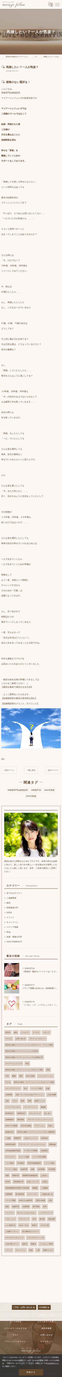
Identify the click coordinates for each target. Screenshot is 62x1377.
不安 (7, 1076)
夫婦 (50, 1200)
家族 (7, 1206)
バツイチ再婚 (10, 1200)
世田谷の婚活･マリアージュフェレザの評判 (21, 1051)
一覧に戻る (31, 770)
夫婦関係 (26, 1206)
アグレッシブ (10, 1219)
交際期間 (8, 1194)
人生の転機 (51, 1095)
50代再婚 (51, 1169)
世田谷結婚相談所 (34, 1163)
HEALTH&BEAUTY (14, 941)
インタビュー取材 (46, 1244)
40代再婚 (41, 1169)
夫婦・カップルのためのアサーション (30, 1095)
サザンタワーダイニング (14, 1238)
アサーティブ (24, 1219)
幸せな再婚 (30, 1076)
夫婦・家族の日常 (14, 936)
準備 (29, 1101)
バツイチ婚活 (49, 1163)
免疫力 (34, 1225)
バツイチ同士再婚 (39, 1157)
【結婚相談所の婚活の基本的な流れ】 (19, 698)
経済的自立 (9, 1113)
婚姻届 (35, 1188)
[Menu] (57, 4)
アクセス (8, 1039)
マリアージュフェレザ (13, 1063)
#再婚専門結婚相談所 (18, 790)
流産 (7, 1101)
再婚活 (33, 1244)
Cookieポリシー (53, 1363)
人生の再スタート (12, 1244)
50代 (34, 1219)
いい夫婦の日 (10, 1225)
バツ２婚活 (9, 1163)
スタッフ (46, 1032)
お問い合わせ (21, 1039)
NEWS (9, 912)
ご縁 (37, 1250)
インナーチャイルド (12, 1107)
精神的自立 (21, 1113)
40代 (44, 1206)
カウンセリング (35, 1113)
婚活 (3, 759)
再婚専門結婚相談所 (30, 1175)
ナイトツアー (32, 1194)
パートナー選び (36, 1088)
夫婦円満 (24, 1169)
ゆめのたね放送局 (25, 1200)
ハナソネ (8, 1250)
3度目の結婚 (40, 1200)
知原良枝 (44, 1138)
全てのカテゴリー (14, 893)
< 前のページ (9, 770)
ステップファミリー (12, 1088)
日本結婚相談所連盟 (12, 1150)
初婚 (7, 1175)
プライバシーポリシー (37, 1039)
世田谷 (7, 1032)
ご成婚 (7, 1138)
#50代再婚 (31, 796)
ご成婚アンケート (12, 1231)
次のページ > (53, 770)
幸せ (25, 1088)
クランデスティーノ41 (35, 1238)
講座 (22, 1101)
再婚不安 (15, 1175)
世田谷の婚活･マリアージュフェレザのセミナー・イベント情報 (29, 1045)
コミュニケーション (45, 1076)
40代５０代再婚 (11, 1126)
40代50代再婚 (26, 1126)
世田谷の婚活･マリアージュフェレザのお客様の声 (24, 1057)
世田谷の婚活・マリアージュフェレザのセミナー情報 (34, 1082)
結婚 (31, 1250)
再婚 (48, 1070)
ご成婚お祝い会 (47, 1194)
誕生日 (24, 1244)
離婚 (14, 1076)
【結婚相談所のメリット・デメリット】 (20, 703)
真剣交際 (51, 1219)
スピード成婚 (24, 1157)
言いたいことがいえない (26, 1213)
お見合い (44, 1175)
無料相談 (20, 1119)
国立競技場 (20, 1194)
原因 (21, 1076)
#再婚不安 (36, 790)
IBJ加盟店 (44, 1150)
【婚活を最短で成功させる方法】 (17, 686)
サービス (36, 1032)
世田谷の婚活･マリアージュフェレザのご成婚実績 (36, 1132)
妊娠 (47, 1088)
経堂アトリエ (40, 1101)
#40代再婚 (49, 790)
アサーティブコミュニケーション (40, 1119)
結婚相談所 (9, 1119)
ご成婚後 (44, 1188)
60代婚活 (20, 1163)
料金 (27, 1063)
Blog (8, 931)
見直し (50, 1126)
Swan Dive (23, 1225)
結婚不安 (15, 1206)
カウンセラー (10, 1157)
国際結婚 (52, 1144)
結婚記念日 (9, 1132)
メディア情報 (12, 927)
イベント (10, 917)
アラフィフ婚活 (11, 1169)
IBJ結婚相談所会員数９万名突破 (17, 1188)
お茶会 (44, 1182)
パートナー (9, 1213)
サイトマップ (46, 1341)
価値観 (43, 1107)
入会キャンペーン (30, 1138)
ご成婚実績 (11, 898)
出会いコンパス (33, 1182)
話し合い (47, 1113)
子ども (7, 1082)
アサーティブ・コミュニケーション (32, 1144)
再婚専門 (17, 1138)
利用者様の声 (12, 907)
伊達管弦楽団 (10, 1144)
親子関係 (36, 1206)
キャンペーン (12, 922)
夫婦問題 (8, 1095)
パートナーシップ (30, 1107)
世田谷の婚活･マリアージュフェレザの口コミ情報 (24, 1070)
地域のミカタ (48, 1250)
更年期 (42, 1219)
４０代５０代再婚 (30, 1150)
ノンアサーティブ (45, 1213)
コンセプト (25, 1032)
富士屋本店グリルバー (30, 1231)
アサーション (40, 1126)
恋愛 (32, 1169)
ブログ (14, 1101)
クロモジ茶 (44, 1225)
